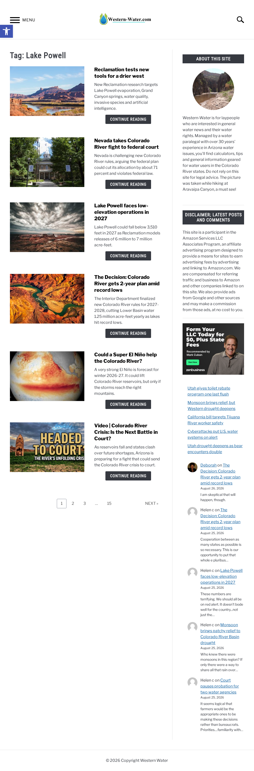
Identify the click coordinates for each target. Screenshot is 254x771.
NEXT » (151, 503)
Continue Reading (128, 119)
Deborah (208, 465)
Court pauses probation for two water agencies (219, 686)
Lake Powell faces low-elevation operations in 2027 (121, 212)
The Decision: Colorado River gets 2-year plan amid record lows (126, 283)
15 (111, 503)
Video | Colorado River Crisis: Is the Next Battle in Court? (126, 432)
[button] (6, 31)
